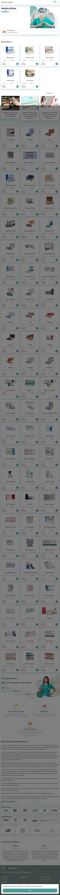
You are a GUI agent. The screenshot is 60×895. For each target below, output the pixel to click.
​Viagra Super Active (10, 185)
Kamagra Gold (49, 231)
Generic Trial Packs (49, 390)
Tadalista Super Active (10, 208)
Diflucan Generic (49, 595)
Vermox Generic (10, 618)
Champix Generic (30, 436)
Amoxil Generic (10, 504)
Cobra (30, 322)
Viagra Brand (10, 80)
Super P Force (30, 299)
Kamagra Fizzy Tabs (30, 253)
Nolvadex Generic (30, 664)
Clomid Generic (30, 413)
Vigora (10, 345)
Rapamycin (30, 390)
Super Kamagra (10, 299)
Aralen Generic (49, 436)
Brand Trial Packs (10, 390)
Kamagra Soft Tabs (30, 231)
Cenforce (10, 322)
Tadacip (10, 367)
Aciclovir (30, 504)
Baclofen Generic (30, 595)
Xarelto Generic (10, 664)
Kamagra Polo (10, 253)
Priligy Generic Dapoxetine (49, 276)
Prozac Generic (30, 550)
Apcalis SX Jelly (30, 276)
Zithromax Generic (10, 481)
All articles (50, 93)
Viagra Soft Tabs (30, 208)
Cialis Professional (29, 162)
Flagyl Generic (10, 550)
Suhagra (49, 345)
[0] (54, 2)
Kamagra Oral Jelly (49, 253)
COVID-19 (4, 882)
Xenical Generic (10, 413)
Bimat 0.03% (49, 459)
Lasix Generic (50, 641)
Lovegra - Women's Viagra (49, 413)
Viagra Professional (10, 162)
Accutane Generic (50, 572)
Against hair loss (45, 879)
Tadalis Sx (49, 367)
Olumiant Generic (10, 459)
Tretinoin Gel (30, 641)
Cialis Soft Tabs (49, 208)
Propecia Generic (10, 436)
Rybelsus (49, 618)
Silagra (30, 345)
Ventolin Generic (49, 550)
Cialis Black (49, 299)
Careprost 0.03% (49, 481)
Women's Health (45, 877)
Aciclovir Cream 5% (10, 527)
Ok (30, 890)
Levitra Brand (10, 140)
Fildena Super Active (30, 185)
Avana (49, 140)
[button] (28, 36)
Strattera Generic (49, 664)
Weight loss (24, 877)
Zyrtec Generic (30, 618)
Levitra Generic (49, 57)
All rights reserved (27, 872)
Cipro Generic (30, 527)
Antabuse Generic (10, 595)
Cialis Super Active (49, 185)
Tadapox (30, 367)
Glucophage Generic (10, 572)
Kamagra (30, 140)
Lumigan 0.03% (30, 481)
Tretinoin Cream (10, 641)
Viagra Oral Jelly (10, 276)
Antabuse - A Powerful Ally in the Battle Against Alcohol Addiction (10, 114)
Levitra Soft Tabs (10, 231)
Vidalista (49, 322)
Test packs (4, 879)
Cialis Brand (30, 80)
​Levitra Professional (49, 162)
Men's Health (5, 877)
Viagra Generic (10, 57)
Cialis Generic (30, 57)
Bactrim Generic (49, 504)
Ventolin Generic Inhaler (30, 572)
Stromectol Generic (30, 459)
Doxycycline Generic (49, 527)
